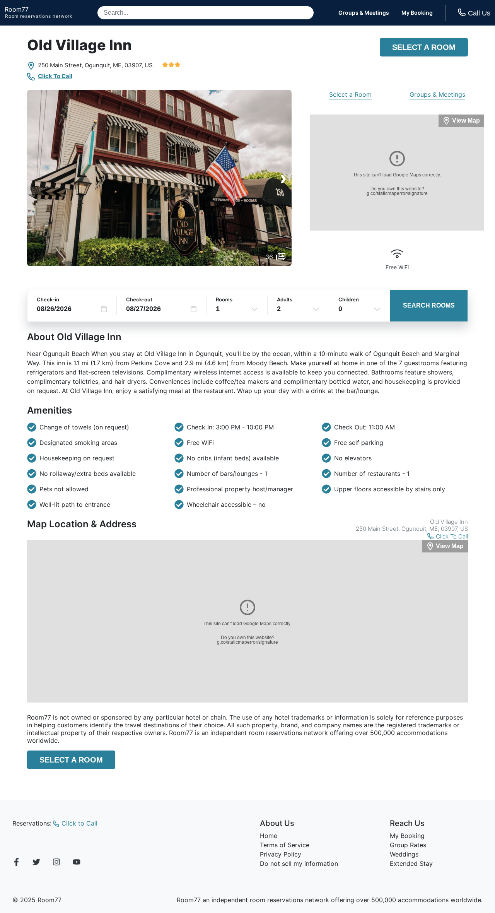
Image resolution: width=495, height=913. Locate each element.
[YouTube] (76, 863)
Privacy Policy (280, 854)
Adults (284, 299)
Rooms (224, 299)
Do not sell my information (299, 863)
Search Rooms (429, 305)
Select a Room (424, 47)
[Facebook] (16, 863)
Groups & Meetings (363, 12)
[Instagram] (56, 863)
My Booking (417, 12)
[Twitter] (36, 863)
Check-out (139, 299)
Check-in (48, 299)
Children (348, 299)
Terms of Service (284, 845)
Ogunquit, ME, (104, 65)
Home (268, 835)
